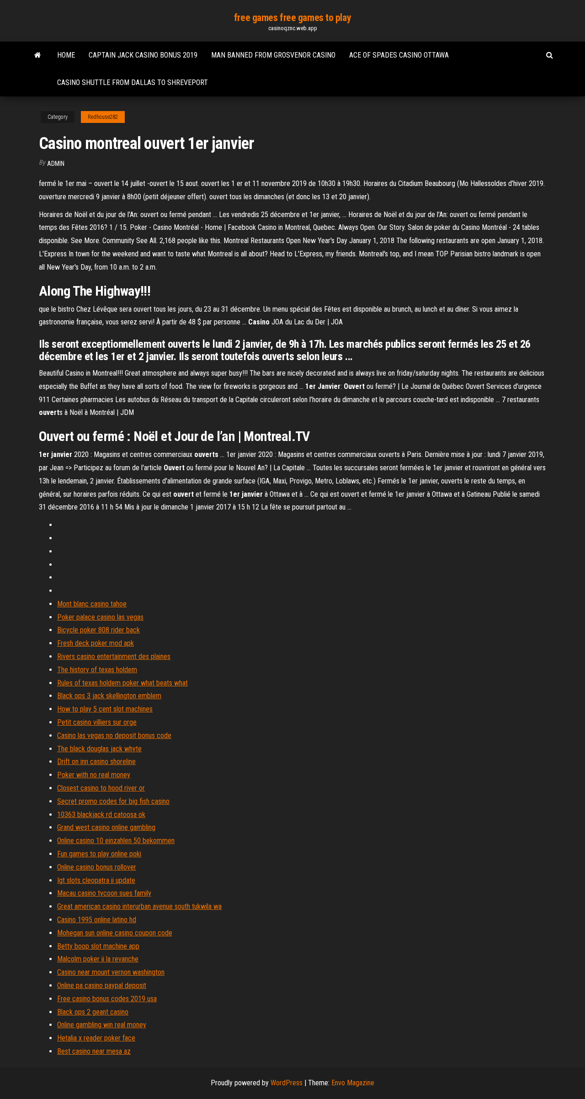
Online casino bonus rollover (96, 867)
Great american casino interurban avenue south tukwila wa (139, 906)
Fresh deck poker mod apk (95, 643)
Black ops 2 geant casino (92, 1012)
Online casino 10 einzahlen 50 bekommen (116, 840)
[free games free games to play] (37, 55)
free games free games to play (292, 17)
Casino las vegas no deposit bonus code (114, 735)
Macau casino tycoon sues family (104, 893)
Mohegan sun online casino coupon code (114, 933)
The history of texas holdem (97, 669)
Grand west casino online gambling (106, 827)
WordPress (287, 1082)
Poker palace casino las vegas (100, 617)
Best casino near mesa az (94, 1051)
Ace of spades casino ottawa (399, 55)
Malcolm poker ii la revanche (97, 959)
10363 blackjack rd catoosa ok (101, 814)
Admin (55, 163)
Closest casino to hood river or (101, 788)
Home (66, 55)
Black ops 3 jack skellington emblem (109, 695)
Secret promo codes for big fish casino (113, 801)
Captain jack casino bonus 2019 (143, 55)
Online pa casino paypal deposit (101, 985)
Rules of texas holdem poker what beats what (122, 683)
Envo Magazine (352, 1082)
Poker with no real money (93, 774)
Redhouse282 (103, 117)
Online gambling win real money (101, 1024)
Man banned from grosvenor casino (273, 55)
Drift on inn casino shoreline (96, 761)
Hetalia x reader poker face (96, 1038)
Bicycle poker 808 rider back (98, 630)
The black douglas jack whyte (99, 748)
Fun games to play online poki (99, 853)
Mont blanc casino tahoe (92, 604)
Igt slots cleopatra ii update (96, 880)
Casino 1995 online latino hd (96, 919)
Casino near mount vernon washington (111, 972)
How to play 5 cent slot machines (105, 709)
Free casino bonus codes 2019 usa (107, 998)
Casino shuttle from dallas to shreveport (132, 82)
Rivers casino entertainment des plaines (113, 656)
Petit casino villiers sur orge (97, 722)
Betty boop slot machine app (98, 946)
